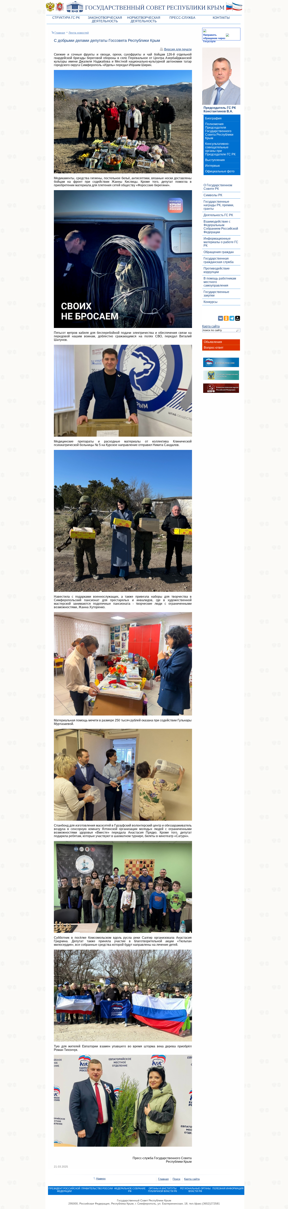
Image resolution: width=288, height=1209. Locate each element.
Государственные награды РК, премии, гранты (219, 205)
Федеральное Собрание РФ (130, 1190)
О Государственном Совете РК (218, 187)
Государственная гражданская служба (219, 260)
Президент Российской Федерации (64, 1190)
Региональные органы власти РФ (195, 1190)
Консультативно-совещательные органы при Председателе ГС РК (220, 149)
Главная (59, 32)
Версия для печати (178, 49)
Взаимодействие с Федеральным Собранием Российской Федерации (221, 227)
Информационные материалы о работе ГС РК (221, 242)
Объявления (213, 342)
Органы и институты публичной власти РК (162, 1190)
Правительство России (97, 1188)
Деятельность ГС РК (218, 215)
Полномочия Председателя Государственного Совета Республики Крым (219, 131)
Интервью (212, 165)
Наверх (101, 1178)
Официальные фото (220, 171)
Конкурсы (210, 302)
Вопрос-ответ (213, 347)
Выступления (215, 160)
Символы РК (213, 195)
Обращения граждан (219, 252)
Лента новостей (79, 32)
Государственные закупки (216, 293)
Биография (213, 118)
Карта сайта (211, 326)
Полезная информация (228, 1188)
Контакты (221, 17)
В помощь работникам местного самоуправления (220, 282)
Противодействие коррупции (217, 270)
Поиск (176, 1178)
